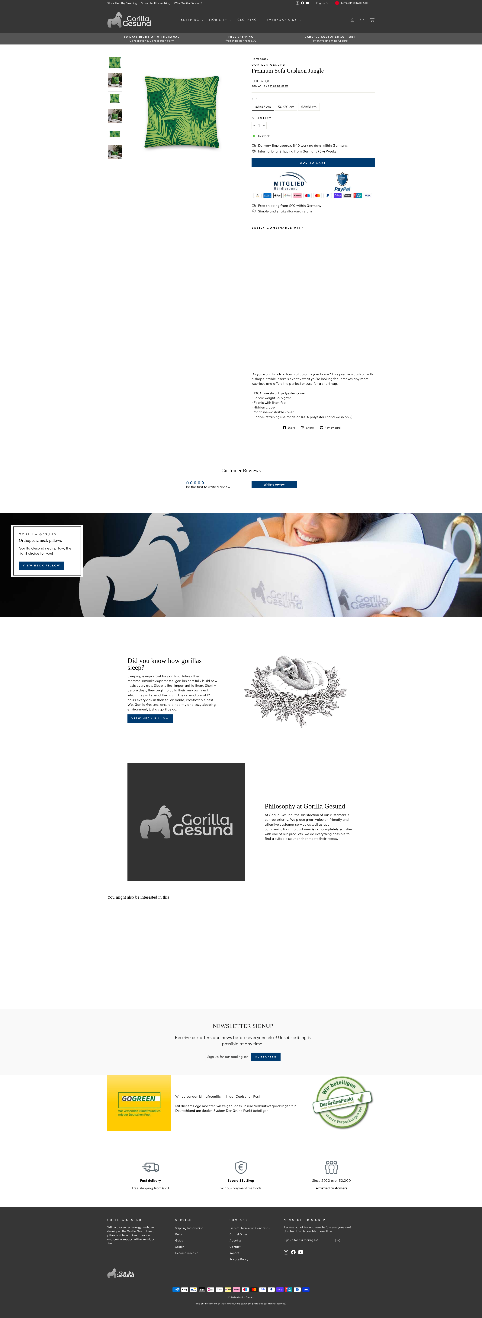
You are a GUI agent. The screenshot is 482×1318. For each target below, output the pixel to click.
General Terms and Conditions (250, 1228)
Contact (235, 1246)
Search (180, 1246)
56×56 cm (309, 107)
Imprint (234, 1253)
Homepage (259, 59)
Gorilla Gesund (269, 64)
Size (256, 99)
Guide (179, 1240)
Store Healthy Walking (155, 3)
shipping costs (279, 85)
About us (235, 1240)
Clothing (247, 19)
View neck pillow (41, 565)
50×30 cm (286, 107)
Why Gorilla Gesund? (188, 3)
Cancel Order (238, 1234)
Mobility (219, 19)
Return (179, 1234)
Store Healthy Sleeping (122, 3)
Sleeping (191, 19)
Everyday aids (282, 19)
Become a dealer (186, 1253)
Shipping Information (189, 1228)
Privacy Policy (239, 1259)
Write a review (274, 484)
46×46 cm (263, 107)
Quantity (262, 118)
